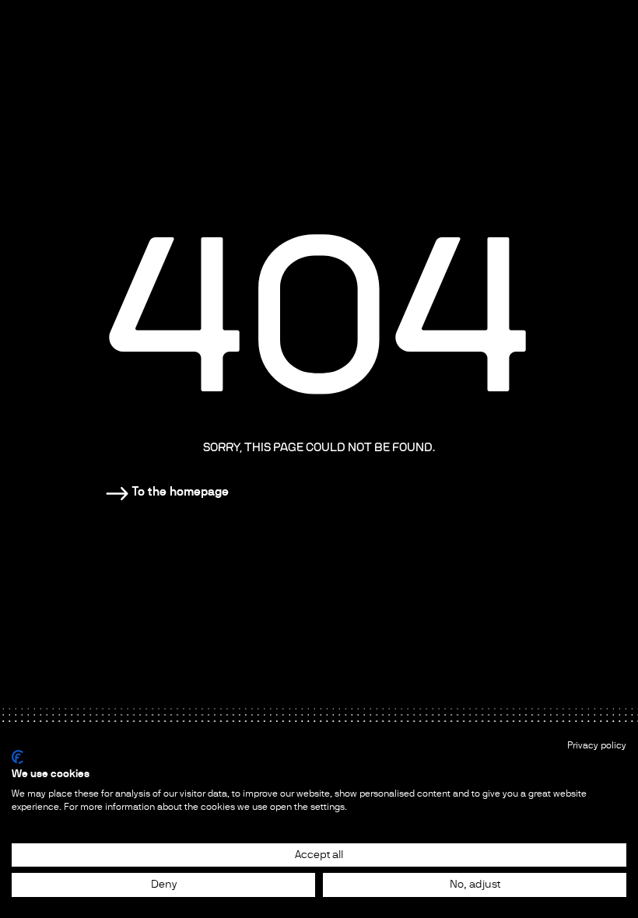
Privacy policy (596, 745)
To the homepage (180, 491)
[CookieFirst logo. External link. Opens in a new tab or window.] (17, 757)
